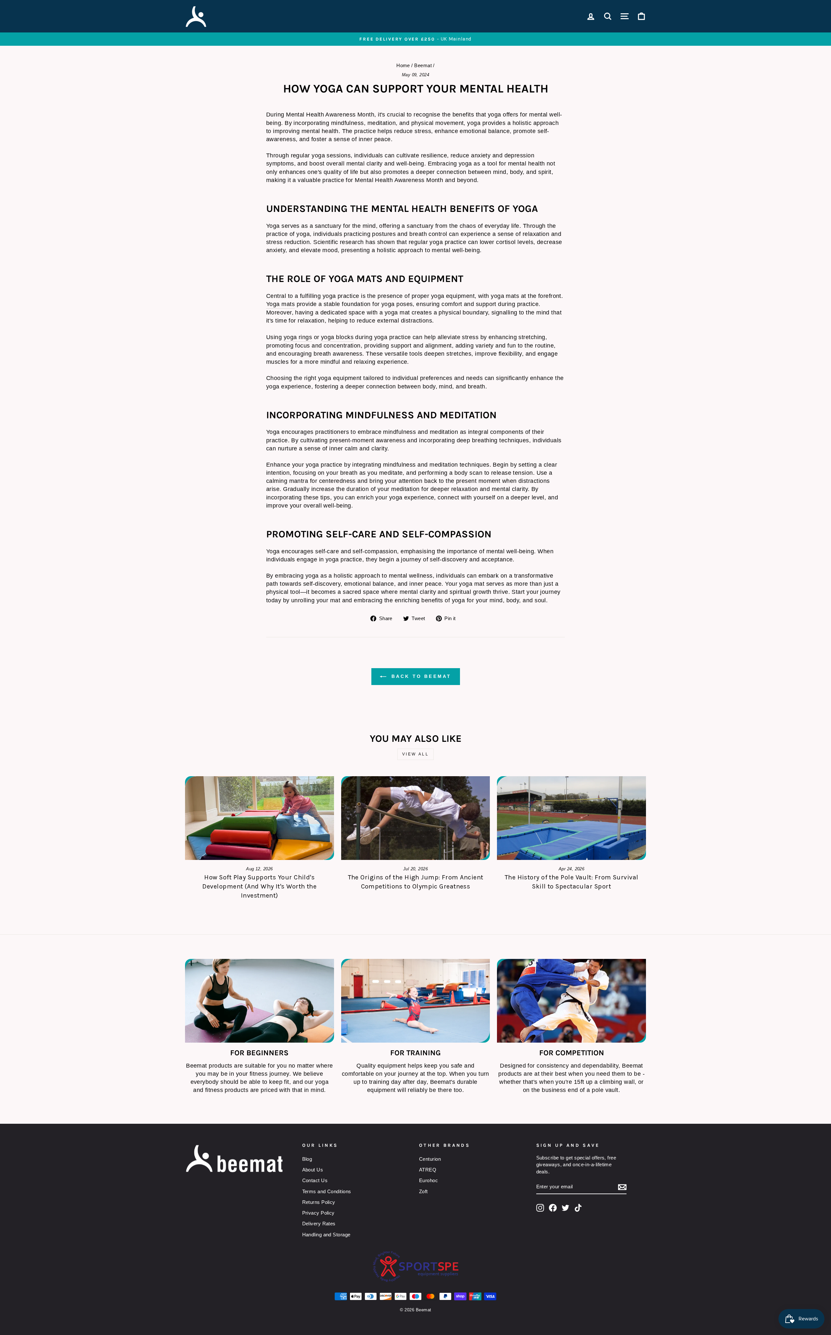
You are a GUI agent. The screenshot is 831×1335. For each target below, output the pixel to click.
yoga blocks (337, 337)
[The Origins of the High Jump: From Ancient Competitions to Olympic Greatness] (415, 818)
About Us (312, 1169)
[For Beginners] (259, 1001)
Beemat (423, 65)
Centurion (430, 1159)
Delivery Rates (319, 1223)
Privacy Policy (318, 1213)
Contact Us (315, 1180)
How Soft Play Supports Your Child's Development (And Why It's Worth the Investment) (259, 886)
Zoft (423, 1191)
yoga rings (298, 337)
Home (403, 65)
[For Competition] (571, 1001)
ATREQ (427, 1169)
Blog (307, 1159)
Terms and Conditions (326, 1191)
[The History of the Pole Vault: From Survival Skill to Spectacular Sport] (571, 818)
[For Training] (415, 1001)
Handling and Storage (326, 1234)
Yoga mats (280, 304)
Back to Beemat (420, 676)
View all (415, 754)
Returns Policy (318, 1202)
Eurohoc (428, 1180)
